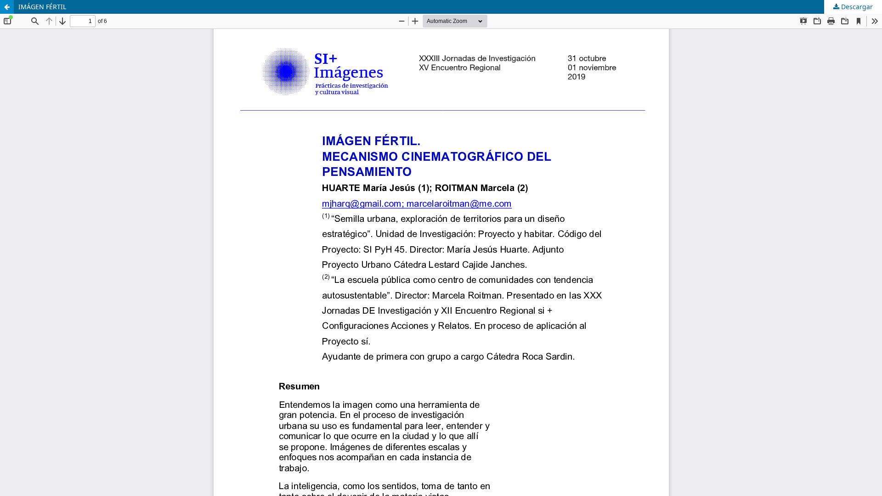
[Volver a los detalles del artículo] (7, 7)
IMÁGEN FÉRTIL (42, 6)
